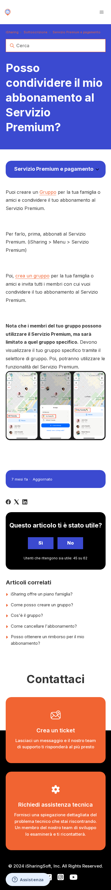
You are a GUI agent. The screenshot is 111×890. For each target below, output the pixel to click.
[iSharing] (7, 12)
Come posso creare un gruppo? (42, 604)
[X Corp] (16, 501)
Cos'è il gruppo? (27, 615)
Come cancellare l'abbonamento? (44, 626)
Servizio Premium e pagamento (76, 32)
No (70, 543)
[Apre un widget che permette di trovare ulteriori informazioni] (28, 880)
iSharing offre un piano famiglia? (42, 594)
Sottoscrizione (36, 32)
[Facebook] (8, 501)
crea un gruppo (32, 276)
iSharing (12, 32)
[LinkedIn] (24, 501)
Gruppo (48, 192)
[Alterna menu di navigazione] (102, 12)
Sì (40, 543)
